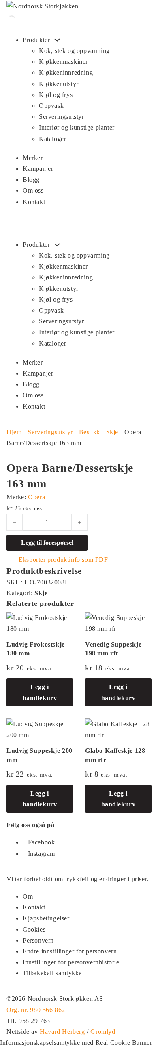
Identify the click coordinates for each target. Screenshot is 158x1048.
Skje (112, 431)
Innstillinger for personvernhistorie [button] (71, 962)
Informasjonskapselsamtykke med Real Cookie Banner (76, 1042)
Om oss (33, 190)
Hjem (13, 431)
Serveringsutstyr (61, 116)
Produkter (36, 39)
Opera (36, 497)
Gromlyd (102, 1031)
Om (28, 896)
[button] (44, 571)
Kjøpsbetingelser (46, 918)
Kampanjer (38, 168)
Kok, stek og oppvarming (74, 50)
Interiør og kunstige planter (77, 127)
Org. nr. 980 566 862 (35, 1009)
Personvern (38, 940)
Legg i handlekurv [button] (40, 692)
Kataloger (52, 138)
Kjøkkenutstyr (59, 83)
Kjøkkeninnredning (66, 72)
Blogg (31, 179)
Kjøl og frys (56, 94)
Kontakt (34, 201)
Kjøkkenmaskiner (63, 61)
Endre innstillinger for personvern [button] (70, 951)
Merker (33, 157)
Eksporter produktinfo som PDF (62, 559)
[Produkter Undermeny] (57, 40)
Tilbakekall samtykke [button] (52, 973)
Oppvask (51, 105)
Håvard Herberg (62, 1031)
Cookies (34, 929)
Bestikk (89, 431)
